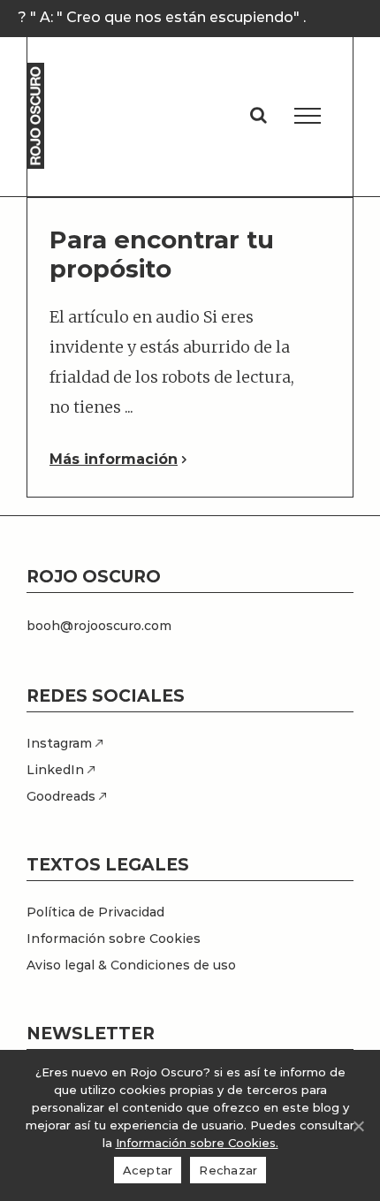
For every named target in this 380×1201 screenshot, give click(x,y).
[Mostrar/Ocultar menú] (307, 116)
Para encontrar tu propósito (161, 254)
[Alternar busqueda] (258, 115)
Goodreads (63, 796)
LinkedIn (57, 770)
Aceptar (148, 1170)
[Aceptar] (358, 1126)
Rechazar (228, 1170)
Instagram (61, 743)
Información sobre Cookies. (197, 1143)
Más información (113, 459)
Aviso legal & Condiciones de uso (131, 965)
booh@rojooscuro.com (99, 626)
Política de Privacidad (95, 912)
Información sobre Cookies (114, 938)
